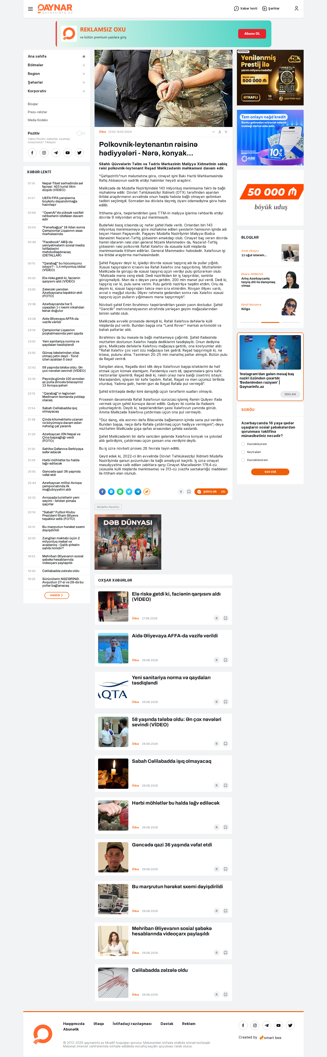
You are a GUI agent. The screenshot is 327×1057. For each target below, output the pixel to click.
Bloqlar (33, 104)
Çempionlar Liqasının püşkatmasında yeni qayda (62, 331)
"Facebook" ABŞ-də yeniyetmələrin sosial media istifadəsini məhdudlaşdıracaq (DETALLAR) (63, 248)
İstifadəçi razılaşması (132, 1024)
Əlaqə (98, 1024)
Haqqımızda (74, 1024)
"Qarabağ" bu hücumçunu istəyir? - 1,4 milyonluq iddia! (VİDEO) (64, 267)
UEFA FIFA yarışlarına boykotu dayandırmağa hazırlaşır (59, 201)
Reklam (188, 1024)
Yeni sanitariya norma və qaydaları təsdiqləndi (60, 343)
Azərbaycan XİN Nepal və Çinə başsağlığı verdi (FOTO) (61, 438)
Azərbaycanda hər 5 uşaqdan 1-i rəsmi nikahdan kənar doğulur (63, 307)
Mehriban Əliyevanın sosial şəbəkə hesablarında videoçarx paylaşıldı (62, 560)
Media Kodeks (38, 120)
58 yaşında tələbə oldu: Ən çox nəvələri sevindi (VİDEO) (64, 369)
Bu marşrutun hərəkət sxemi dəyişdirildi (63, 528)
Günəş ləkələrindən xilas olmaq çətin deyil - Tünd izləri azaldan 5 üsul (60, 356)
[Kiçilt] (214, 132)
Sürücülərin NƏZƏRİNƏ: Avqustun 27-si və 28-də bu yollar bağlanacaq (63, 582)
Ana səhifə (37, 56)
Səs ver (270, 471)
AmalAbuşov (250, 250)
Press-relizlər (37, 112)
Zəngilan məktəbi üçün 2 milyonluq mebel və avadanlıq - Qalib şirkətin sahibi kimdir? (61, 543)
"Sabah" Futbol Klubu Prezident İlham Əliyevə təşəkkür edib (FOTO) (60, 516)
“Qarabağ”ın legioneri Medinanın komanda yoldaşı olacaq (63, 397)
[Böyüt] (226, 132)
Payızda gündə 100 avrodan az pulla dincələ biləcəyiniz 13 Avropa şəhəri (63, 382)
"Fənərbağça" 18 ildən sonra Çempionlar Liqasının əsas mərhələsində (63, 231)
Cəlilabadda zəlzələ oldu (60, 571)
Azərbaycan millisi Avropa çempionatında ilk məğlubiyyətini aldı (62, 486)
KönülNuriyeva (251, 304)
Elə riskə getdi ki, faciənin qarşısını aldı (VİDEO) (61, 279)
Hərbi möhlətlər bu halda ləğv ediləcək (60, 462)
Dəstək (167, 1024)
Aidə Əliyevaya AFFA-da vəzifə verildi (60, 320)
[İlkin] (220, 132)
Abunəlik (71, 1029)
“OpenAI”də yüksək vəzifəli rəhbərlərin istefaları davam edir (63, 216)
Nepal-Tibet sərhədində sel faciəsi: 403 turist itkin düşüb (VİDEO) (62, 187)
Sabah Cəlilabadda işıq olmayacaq (59, 410)
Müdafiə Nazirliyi (108, 507)
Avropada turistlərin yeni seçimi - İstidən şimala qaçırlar (60, 501)
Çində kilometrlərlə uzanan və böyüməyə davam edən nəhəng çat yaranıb (62, 423)
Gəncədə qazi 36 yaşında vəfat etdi (61, 473)
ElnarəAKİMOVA (252, 274)
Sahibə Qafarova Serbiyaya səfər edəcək (62, 450)
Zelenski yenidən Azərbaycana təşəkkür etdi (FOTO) (62, 293)
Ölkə (135, 618)
